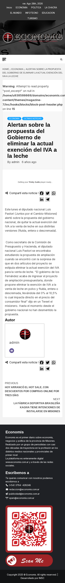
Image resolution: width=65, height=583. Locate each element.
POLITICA (36, 7)
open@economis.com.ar (21, 498)
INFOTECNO (31, 12)
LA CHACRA (51, 7)
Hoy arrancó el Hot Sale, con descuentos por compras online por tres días (32, 389)
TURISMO (32, 18)
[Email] (11, 350)
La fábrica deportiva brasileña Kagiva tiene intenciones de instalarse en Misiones (37, 405)
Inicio (9, 7)
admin (16, 162)
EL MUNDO (16, 12)
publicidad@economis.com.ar (24, 493)
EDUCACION (48, 12)
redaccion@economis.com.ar (23, 489)
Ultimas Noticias (32, 118)
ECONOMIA (21, 7)
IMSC (41, 578)
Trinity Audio (34, 182)
